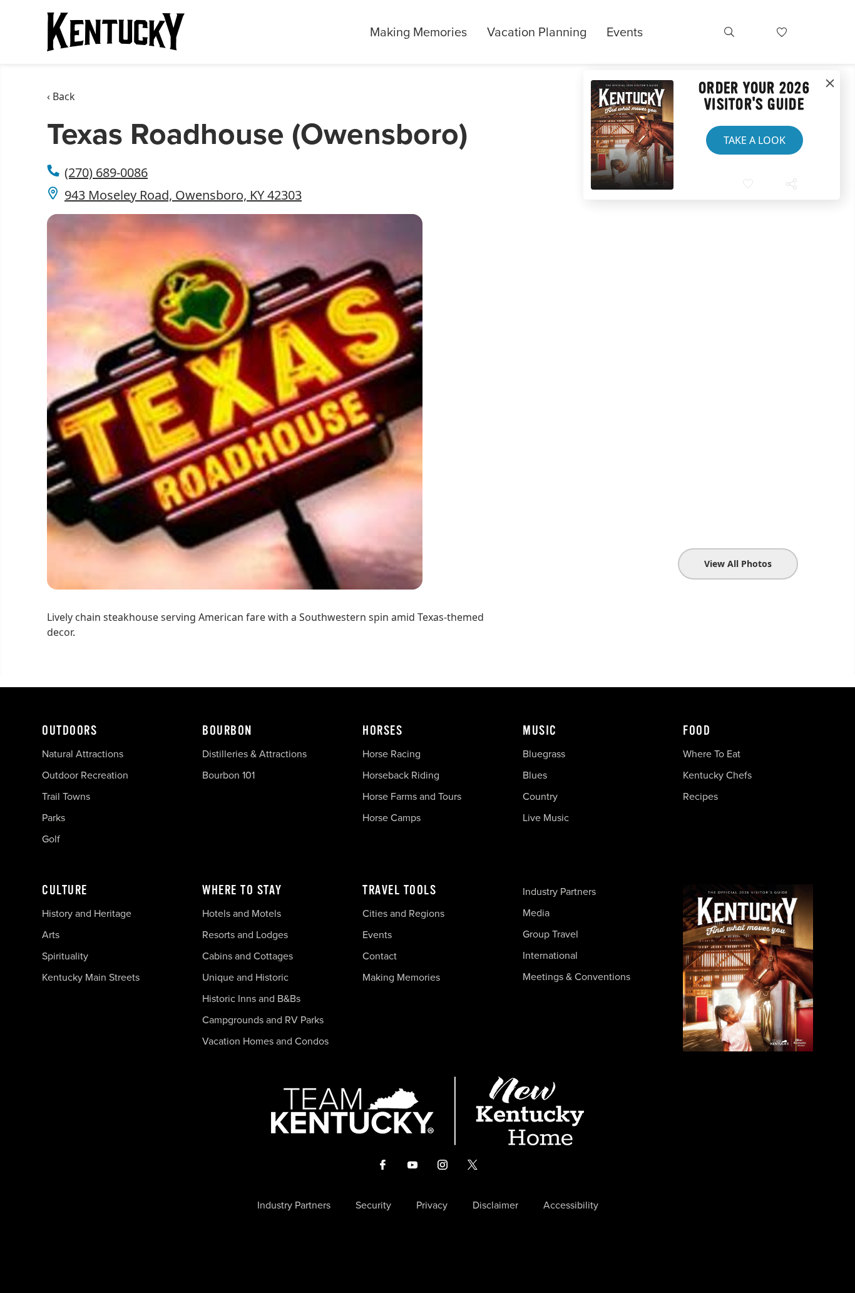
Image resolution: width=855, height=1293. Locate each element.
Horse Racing (391, 754)
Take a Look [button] (755, 140)
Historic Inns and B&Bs (251, 998)
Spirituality (66, 956)
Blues (535, 775)
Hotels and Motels (241, 913)
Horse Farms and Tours (411, 796)
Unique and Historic (245, 977)
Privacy (432, 1205)
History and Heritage (88, 913)
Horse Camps (391, 817)
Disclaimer (495, 1205)
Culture (65, 890)
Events (625, 32)
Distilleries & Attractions (254, 754)
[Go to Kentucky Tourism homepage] (116, 32)
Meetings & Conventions (576, 976)
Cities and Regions (403, 913)
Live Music (546, 817)
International (550, 955)
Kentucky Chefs (717, 775)
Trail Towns (66, 796)
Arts (50, 935)
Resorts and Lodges (245, 935)
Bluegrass (544, 754)
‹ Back (61, 96)
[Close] (830, 84)
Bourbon (227, 731)
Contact (379, 956)
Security (373, 1205)
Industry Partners (559, 891)
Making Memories (418, 32)
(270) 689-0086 (106, 172)
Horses (382, 731)
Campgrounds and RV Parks (263, 1020)
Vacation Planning (536, 32)
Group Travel (550, 934)
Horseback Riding (400, 775)
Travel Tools (399, 890)
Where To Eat (711, 754)
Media (536, 913)
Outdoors (69, 731)
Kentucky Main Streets (91, 977)
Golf (51, 839)
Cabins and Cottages (247, 956)
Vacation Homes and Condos (265, 1041)
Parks (53, 817)
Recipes (701, 796)
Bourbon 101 (228, 775)
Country (540, 796)
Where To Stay (242, 890)
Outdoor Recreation (85, 775)
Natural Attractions (82, 754)
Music (540, 731)
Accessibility (570, 1205)
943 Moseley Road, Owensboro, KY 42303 (183, 195)
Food (696, 731)
